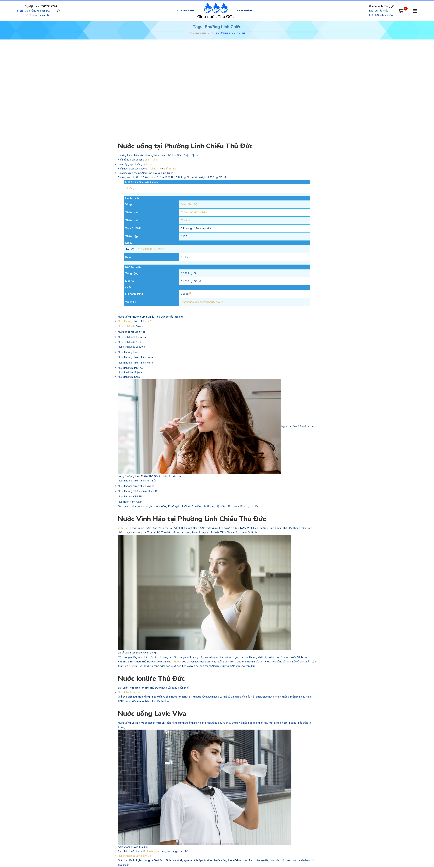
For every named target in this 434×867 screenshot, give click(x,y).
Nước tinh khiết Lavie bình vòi (135, 856)
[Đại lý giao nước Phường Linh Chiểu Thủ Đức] (149, 61)
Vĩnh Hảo (123, 528)
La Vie (150, 321)
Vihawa (176, 661)
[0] (401, 12)
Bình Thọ (171, 168)
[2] (190, 293)
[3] (190, 177)
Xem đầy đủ (138, 120)
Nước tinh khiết (126, 326)
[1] (188, 236)
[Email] (22, 11)
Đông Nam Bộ (189, 204)
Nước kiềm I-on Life (129, 692)
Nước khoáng (125, 321)
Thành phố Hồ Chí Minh (194, 212)
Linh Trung (151, 159)
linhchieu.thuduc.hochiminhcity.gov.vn (202, 302)
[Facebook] (17, 11)
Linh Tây (148, 164)
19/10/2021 (132, 87)
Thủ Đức (186, 220)
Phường (129, 188)
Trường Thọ (155, 168)
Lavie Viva (153, 851)
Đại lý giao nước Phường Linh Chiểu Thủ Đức (146, 97)
